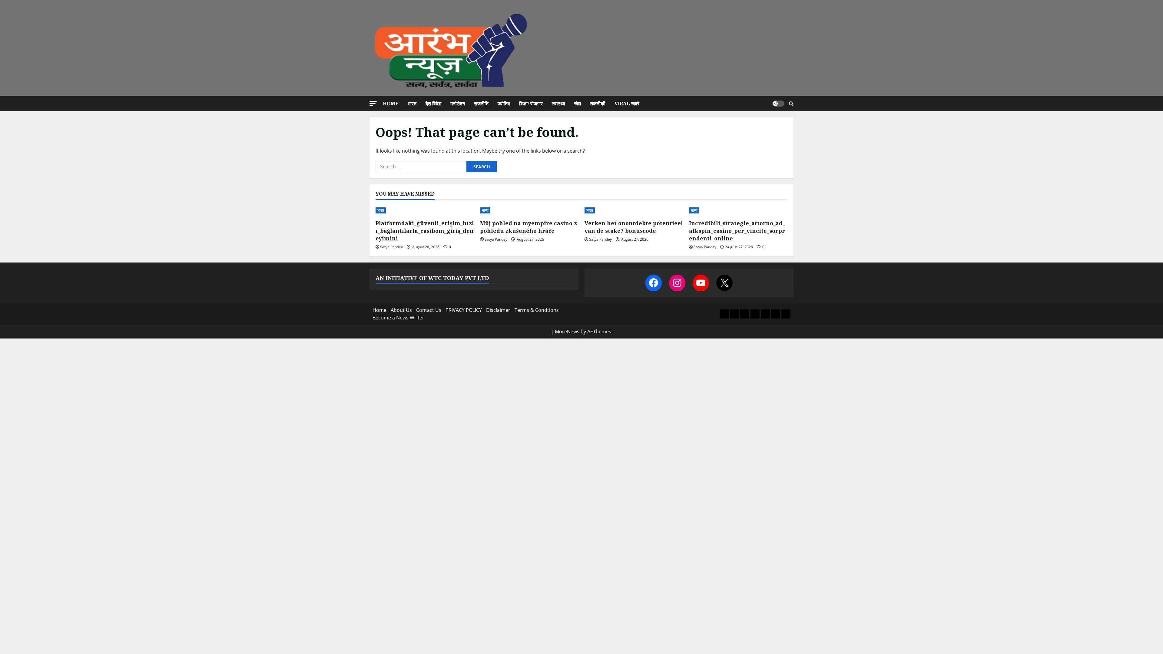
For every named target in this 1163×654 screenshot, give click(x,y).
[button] (373, 103)
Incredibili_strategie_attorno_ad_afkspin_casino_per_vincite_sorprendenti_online (737, 231)
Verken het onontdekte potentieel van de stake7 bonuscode (634, 227)
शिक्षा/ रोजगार (531, 103)
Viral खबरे (627, 103)
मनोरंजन (457, 103)
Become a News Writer (398, 317)
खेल (577, 103)
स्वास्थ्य (558, 103)
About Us (401, 310)
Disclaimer (498, 310)
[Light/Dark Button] (778, 104)
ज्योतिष (504, 103)
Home (391, 103)
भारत (412, 103)
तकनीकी (597, 103)
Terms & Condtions (537, 310)
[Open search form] (791, 104)
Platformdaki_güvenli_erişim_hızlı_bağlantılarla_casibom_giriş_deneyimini (425, 231)
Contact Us (428, 310)
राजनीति (481, 103)
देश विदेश (433, 103)
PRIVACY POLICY (464, 310)
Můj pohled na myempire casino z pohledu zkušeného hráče (528, 227)
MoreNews (567, 331)
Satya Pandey (391, 246)
